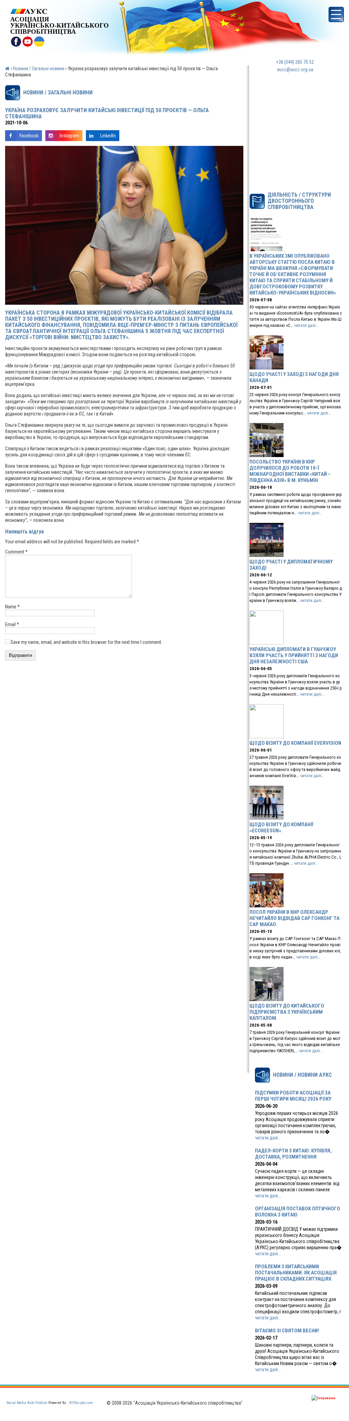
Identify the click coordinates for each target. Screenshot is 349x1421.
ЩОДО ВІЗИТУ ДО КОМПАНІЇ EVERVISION (295, 743)
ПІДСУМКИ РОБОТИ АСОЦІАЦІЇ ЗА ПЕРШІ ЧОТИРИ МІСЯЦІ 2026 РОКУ (293, 1096)
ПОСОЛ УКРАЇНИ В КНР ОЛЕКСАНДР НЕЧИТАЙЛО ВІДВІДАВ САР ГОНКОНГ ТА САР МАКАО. (294, 918)
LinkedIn (108, 135)
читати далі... (268, 1137)
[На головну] (59, 11)
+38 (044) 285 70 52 (295, 62)
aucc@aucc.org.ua (295, 69)
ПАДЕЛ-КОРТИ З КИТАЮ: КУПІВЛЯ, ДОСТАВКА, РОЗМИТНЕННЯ (293, 1154)
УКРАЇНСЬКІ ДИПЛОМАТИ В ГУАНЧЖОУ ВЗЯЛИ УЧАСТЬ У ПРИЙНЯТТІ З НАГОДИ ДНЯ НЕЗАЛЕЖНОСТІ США (293, 655)
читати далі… (306, 325)
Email (12, 624)
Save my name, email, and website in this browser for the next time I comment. (86, 642)
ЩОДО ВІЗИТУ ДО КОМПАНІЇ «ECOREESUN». (281, 827)
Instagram (69, 135)
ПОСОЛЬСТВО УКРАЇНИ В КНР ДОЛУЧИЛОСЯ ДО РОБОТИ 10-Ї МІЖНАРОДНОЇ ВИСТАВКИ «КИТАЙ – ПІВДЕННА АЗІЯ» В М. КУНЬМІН (290, 471)
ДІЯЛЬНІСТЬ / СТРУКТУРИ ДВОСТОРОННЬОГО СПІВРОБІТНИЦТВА (299, 201)
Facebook (29, 135)
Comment (16, 552)
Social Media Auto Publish (26, 1403)
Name (12, 606)
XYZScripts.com (81, 1403)
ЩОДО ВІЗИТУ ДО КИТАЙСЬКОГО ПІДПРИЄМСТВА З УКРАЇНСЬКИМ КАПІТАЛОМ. (286, 1012)
